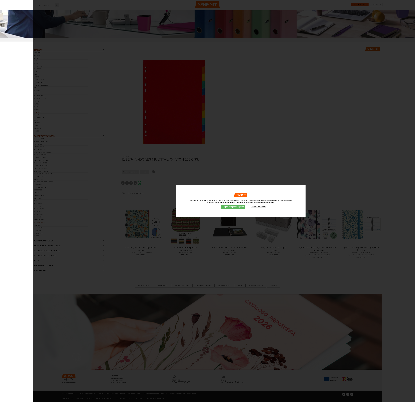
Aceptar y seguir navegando (233, 207)
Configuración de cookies (258, 207)
